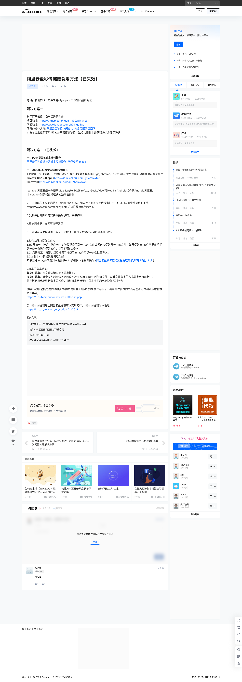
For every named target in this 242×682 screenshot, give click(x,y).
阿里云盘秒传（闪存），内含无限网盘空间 (71, 128)
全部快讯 (195, 245)
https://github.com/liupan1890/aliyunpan (64, 120)
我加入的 (195, 85)
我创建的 (212, 85)
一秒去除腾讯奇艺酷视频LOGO (141, 441)
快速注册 (213, 11)
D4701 (38, 568)
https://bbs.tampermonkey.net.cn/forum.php (54, 297)
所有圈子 (195, 152)
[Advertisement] (95, 47)
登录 (200, 11)
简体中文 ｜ (28, 629)
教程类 (32, 86)
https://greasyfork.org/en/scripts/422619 (52, 309)
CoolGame (146, 11)
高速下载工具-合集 (39, 334)
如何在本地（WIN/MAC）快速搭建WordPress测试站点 (57, 324)
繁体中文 (38, 629)
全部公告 (195, 76)
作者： (193, 177)
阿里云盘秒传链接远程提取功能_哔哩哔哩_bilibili (124, 260)
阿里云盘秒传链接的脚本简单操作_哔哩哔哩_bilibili (56, 161)
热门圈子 (178, 85)
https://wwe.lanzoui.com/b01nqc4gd (61, 124)
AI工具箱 (127, 10)
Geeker (45, 677)
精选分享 (51, 11)
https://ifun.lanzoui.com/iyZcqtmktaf (77, 178)
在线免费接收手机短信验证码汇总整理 (49, 340)
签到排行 (195, 514)
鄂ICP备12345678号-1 (64, 677)
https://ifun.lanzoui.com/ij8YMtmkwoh (62, 182)
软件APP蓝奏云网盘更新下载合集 (46, 329)
